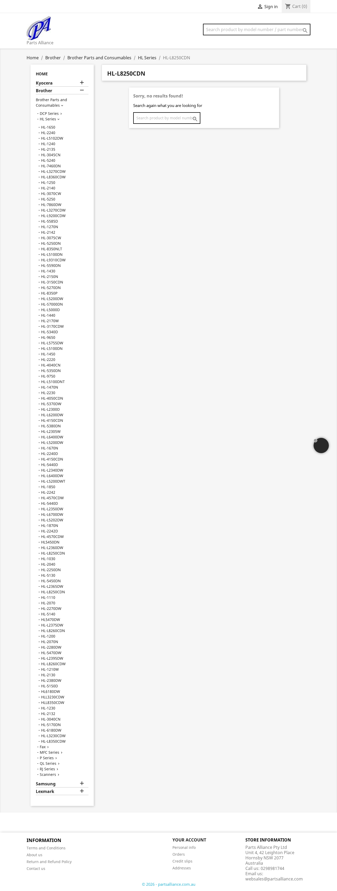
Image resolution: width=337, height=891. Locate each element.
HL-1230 (48, 708)
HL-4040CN (51, 365)
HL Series (48, 118)
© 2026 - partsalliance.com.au (168, 884)
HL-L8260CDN (53, 630)
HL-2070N (49, 641)
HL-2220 (48, 359)
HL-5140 (48, 613)
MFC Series (49, 752)
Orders (178, 854)
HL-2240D (49, 453)
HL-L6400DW (52, 436)
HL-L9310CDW (53, 259)
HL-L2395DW (52, 658)
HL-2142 (48, 232)
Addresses (181, 867)
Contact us (36, 868)
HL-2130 (48, 674)
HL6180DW (50, 691)
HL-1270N (49, 226)
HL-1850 (48, 486)
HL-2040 (48, 564)
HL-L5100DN (52, 254)
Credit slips (182, 861)
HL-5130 (48, 575)
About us (34, 854)
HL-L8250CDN (53, 553)
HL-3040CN (51, 719)
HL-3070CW (51, 193)
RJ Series (47, 768)
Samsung (46, 784)
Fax (43, 746)
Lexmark (45, 791)
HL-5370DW (51, 403)
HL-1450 (48, 353)
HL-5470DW (51, 652)
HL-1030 (48, 558)
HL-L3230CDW (53, 735)
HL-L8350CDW (53, 741)
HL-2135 (48, 149)
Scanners (48, 774)
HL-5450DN (51, 580)
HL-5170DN (51, 724)
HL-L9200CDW (53, 215)
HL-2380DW (51, 680)
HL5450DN (50, 542)
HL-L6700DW (52, 514)
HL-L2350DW (52, 508)
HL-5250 (48, 199)
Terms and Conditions (46, 847)
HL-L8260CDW (53, 663)
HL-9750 (48, 376)
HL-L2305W (51, 431)
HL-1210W (50, 669)
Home (42, 73)
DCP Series (49, 113)
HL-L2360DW (52, 547)
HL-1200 (48, 636)
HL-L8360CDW (53, 176)
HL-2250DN (51, 569)
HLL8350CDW (52, 702)
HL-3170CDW (52, 326)
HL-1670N (49, 448)
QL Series (48, 763)
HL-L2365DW (52, 586)
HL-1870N (49, 525)
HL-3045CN (51, 154)
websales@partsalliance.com (274, 879)
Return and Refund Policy (49, 861)
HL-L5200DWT (53, 481)
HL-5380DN (51, 425)
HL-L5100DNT (53, 381)
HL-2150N (49, 276)
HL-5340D (49, 331)
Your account (189, 840)
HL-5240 (48, 160)
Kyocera (44, 83)
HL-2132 (48, 713)
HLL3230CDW (52, 696)
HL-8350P (49, 293)
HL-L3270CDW (53, 171)
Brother (44, 91)
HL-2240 (48, 132)
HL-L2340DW (52, 470)
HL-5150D (49, 685)
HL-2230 (48, 392)
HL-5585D (49, 221)
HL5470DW (50, 619)
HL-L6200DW (52, 414)
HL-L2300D (50, 409)
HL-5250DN (51, 243)
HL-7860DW (51, 204)
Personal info (184, 847)
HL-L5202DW (52, 519)
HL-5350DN (51, 370)
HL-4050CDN (52, 398)
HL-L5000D (50, 309)
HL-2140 (48, 187)
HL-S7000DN (52, 304)
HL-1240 (48, 143)
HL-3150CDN (52, 282)
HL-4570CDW (52, 497)
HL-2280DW (51, 647)
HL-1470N (49, 387)
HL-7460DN (51, 165)
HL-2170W (50, 320)
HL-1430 (48, 270)
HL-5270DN (51, 287)
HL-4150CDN (52, 420)
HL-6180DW (51, 730)
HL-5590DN (51, 265)
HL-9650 (48, 337)
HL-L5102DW (52, 138)
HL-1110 (48, 597)
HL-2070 (48, 602)
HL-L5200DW (52, 298)
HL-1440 (48, 315)
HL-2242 (48, 492)
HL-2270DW (51, 608)
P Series (47, 757)
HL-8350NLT (51, 248)
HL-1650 (48, 127)
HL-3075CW (51, 237)
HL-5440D (49, 464)
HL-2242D (49, 530)
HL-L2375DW (52, 625)
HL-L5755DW (52, 342)
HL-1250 (48, 182)
